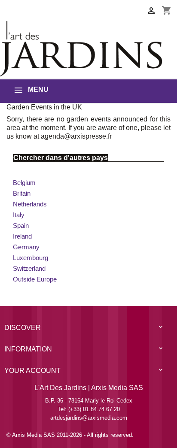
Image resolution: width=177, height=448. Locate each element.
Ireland (22, 236)
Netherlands (30, 204)
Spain (21, 225)
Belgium (24, 182)
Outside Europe (35, 279)
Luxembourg (30, 257)
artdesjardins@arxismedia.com (88, 418)
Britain (22, 193)
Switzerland (29, 268)
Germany (26, 247)
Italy (18, 214)
